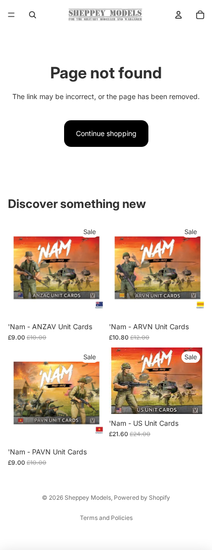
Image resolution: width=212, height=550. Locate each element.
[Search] (32, 15)
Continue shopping (106, 133)
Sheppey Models (88, 497)
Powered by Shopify (142, 497)
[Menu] (11, 14)
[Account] (178, 15)
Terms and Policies (106, 517)
